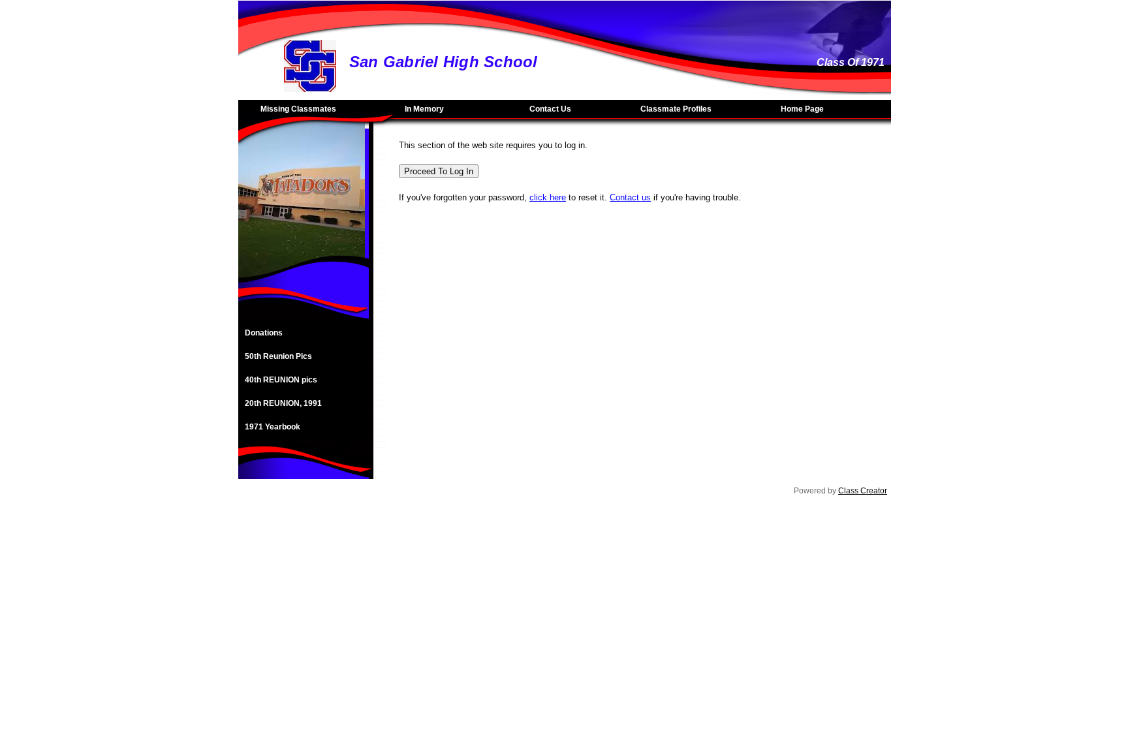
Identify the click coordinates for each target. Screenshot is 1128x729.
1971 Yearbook (272, 426)
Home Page (802, 109)
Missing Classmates (298, 109)
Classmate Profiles (676, 109)
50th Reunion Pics (278, 356)
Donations (264, 332)
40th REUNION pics (281, 379)
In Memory (424, 109)
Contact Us (550, 109)
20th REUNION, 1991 (283, 403)
